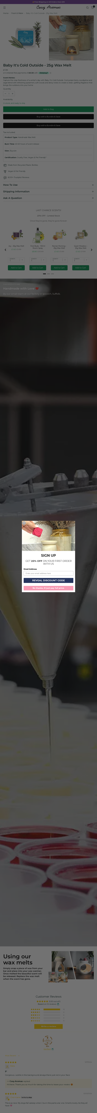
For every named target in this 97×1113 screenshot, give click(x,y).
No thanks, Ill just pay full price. (48, 588)
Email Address (30, 569)
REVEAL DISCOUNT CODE (48, 580)
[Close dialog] (24, 523)
